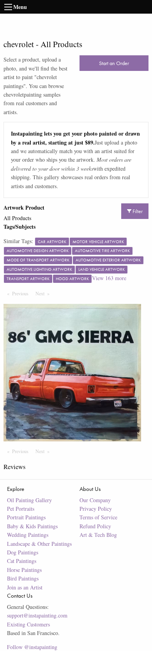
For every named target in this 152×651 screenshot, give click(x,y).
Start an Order (114, 63)
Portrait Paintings (26, 517)
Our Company (95, 500)
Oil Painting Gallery (29, 500)
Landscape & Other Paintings (39, 543)
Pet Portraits (20, 508)
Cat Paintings (21, 561)
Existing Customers (28, 624)
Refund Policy (95, 526)
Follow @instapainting (32, 647)
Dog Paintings (22, 552)
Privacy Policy (96, 508)
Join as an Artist (24, 587)
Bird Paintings (23, 578)
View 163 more (109, 278)
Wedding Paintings (27, 534)
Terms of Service (98, 517)
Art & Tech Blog (98, 534)
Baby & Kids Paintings (32, 526)
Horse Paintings (24, 569)
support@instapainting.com (37, 615)
